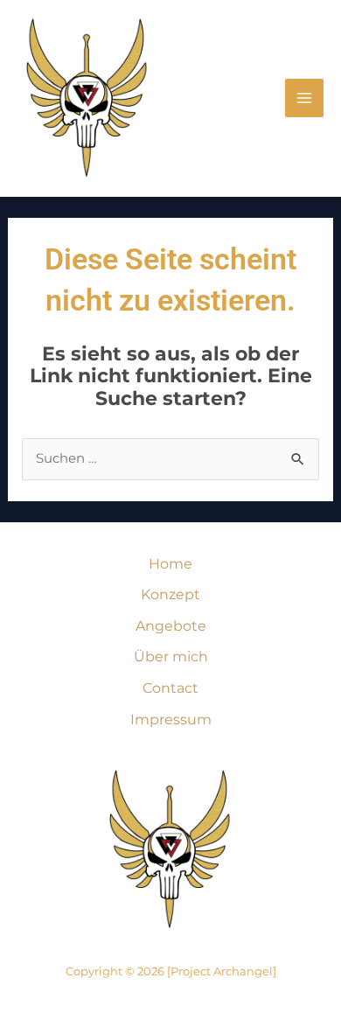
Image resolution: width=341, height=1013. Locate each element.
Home (170, 563)
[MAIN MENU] (304, 98)
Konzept (170, 594)
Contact (170, 688)
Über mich (171, 656)
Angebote (171, 626)
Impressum (171, 719)
